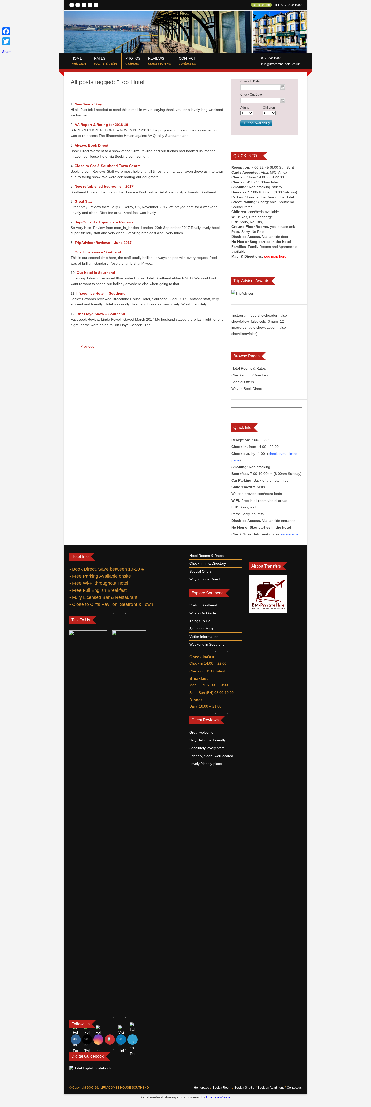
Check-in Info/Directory (249, 375)
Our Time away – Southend (98, 252)
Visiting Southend (203, 605)
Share (7, 52)
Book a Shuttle (244, 1087)
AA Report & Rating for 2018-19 (101, 125)
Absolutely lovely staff (206, 748)
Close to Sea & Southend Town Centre (108, 166)
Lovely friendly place (205, 764)
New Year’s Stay (88, 104)
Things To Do (199, 621)
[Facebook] (7, 31)
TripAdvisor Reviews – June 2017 (103, 243)
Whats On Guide (202, 613)
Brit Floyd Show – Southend (101, 314)
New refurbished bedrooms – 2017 (104, 186)
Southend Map (201, 629)
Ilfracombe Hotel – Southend (101, 293)
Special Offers (242, 382)
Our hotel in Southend (96, 273)
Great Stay (84, 201)
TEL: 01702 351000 (288, 5)
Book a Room (222, 1087)
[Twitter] (7, 41)
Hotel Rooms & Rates (248, 368)
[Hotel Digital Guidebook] (90, 1068)
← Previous (85, 346)
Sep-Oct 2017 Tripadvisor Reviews (104, 222)
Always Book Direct (91, 145)
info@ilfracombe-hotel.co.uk (280, 64)
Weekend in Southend (207, 644)
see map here (275, 256)
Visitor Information (203, 636)
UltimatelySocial (218, 1097)
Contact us (294, 1087)
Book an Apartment (271, 1087)
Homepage (201, 1087)
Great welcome (201, 732)
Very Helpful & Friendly (207, 740)
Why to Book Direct (246, 389)
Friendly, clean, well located (211, 756)
